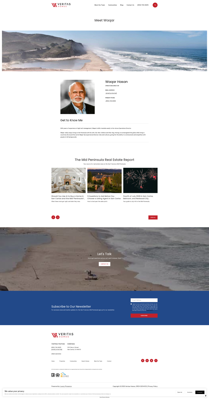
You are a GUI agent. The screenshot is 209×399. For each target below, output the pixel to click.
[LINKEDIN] (147, 360)
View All (153, 217)
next (58, 217)
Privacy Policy (150, 310)
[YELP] (156, 360)
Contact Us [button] (104, 264)
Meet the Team (99, 5)
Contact (109, 361)
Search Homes (85, 361)
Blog (121, 5)
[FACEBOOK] (142, 360)
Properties (62, 361)
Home (53, 361)
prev (53, 217)
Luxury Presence (66, 386)
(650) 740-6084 (111, 101)
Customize (189, 392)
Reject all (179, 392)
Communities (112, 5)
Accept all (199, 392)
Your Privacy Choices (104, 397)
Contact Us (130, 5)
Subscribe (144, 315)
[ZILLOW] (151, 360)
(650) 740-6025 (143, 5)
